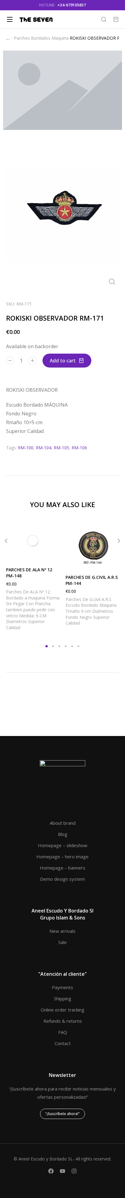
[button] (6, 540)
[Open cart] (116, 19)
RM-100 (25, 447)
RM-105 (61, 447)
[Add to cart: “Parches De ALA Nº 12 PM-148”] (53, 555)
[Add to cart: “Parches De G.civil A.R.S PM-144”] (113, 562)
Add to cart (63, 360)
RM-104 (43, 447)
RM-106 (79, 447)
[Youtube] (62, 1171)
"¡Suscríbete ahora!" (62, 1113)
